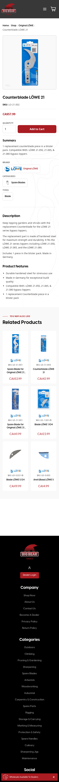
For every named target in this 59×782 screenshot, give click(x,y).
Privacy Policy (30, 621)
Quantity (8, 123)
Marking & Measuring (30, 725)
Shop (13, 25)
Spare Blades (29, 673)
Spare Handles (29, 739)
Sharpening (29, 667)
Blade (8, 196)
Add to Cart (37, 129)
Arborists (29, 680)
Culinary (29, 745)
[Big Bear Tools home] (9, 9)
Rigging (29, 712)
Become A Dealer (29, 615)
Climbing (29, 654)
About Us (29, 602)
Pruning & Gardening (29, 660)
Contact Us (29, 608)
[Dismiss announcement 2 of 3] (53, 777)
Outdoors (29, 647)
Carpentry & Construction (29, 699)
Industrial (29, 693)
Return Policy (29, 628)
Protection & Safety (29, 732)
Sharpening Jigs (29, 752)
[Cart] (53, 9)
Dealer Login (29, 575)
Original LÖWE (26, 25)
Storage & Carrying (29, 719)
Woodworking (29, 686)
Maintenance (29, 758)
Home (6, 25)
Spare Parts (29, 706)
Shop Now (29, 595)
